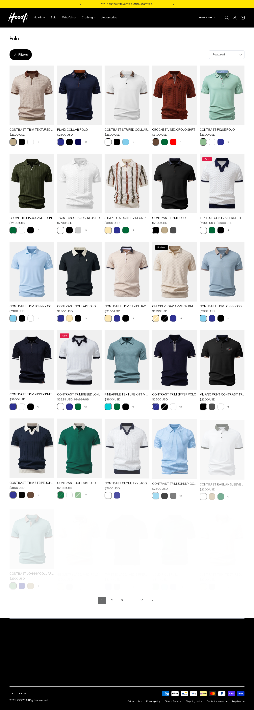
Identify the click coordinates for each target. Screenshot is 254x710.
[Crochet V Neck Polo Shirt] (174, 95)
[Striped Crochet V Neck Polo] (127, 183)
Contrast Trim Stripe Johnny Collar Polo (32, 482)
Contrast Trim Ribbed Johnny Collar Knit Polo (79, 394)
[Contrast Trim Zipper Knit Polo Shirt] (32, 360)
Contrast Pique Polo (217, 129)
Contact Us (132, 639)
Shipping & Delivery (84, 646)
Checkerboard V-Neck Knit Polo (174, 306)
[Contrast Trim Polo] (174, 183)
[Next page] (152, 600)
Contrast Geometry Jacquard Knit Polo (127, 482)
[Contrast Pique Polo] (222, 95)
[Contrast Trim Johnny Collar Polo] (32, 271)
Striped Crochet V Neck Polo (127, 218)
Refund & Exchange (85, 654)
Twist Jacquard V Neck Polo (79, 218)
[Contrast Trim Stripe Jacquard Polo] (127, 271)
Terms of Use (207, 664)
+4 (38, 318)
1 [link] (101, 600)
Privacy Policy (18, 654)
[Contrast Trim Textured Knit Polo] (222, 536)
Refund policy (134, 701)
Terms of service (20, 646)
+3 (85, 141)
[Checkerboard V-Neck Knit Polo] (174, 271)
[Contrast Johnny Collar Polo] (32, 536)
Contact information (217, 701)
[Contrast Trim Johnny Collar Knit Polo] (174, 448)
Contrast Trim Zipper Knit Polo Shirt (32, 394)
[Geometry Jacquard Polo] (79, 536)
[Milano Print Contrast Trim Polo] (222, 360)
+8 (133, 406)
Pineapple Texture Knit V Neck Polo (127, 394)
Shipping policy (194, 701)
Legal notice (238, 701)
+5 (38, 230)
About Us (15, 639)
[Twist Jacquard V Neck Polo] (79, 183)
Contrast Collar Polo (76, 306)
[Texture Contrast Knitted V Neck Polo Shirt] (222, 183)
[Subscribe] (239, 654)
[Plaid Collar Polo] (79, 95)
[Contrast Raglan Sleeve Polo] (222, 448)
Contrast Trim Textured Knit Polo (222, 571)
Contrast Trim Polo (169, 218)
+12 (181, 583)
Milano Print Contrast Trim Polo (222, 394)
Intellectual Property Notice (27, 661)
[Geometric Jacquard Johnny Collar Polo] (32, 183)
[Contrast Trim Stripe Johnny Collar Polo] (32, 448)
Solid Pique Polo (165, 571)
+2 (38, 141)
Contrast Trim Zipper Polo (174, 394)
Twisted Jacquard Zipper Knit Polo (127, 571)
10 (141, 600)
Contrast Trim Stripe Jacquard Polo (127, 306)
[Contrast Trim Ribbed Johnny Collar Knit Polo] (79, 360)
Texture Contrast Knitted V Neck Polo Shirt (222, 218)
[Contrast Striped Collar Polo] (127, 95)
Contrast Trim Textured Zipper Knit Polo (32, 129)
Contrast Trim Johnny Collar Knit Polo (174, 482)
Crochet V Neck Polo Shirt (173, 129)
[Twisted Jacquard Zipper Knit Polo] (127, 536)
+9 (228, 141)
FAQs (75, 639)
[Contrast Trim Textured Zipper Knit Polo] (32, 95)
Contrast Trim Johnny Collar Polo (32, 306)
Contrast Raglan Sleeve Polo (222, 482)
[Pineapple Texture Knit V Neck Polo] (127, 360)
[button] (226, 17)
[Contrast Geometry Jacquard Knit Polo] (127, 448)
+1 (180, 141)
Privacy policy (153, 701)
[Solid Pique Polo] (174, 536)
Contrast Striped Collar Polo (127, 129)
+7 (85, 494)
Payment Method (83, 661)
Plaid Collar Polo (72, 129)
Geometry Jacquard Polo (78, 571)
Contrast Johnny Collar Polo (32, 571)
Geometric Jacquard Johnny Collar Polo (32, 218)
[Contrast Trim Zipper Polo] (174, 360)
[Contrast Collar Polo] (79, 271)
